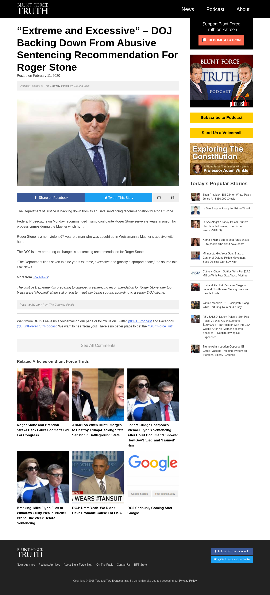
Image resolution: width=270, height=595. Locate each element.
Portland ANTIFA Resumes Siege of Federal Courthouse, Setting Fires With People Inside (226, 289)
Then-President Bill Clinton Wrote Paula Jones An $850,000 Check (227, 196)
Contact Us (124, 564)
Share (53, 197)
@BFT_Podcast (140, 321)
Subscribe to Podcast (221, 117)
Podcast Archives (49, 564)
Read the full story (31, 304)
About (243, 9)
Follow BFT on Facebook (233, 551)
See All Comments (98, 345)
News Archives (26, 564)
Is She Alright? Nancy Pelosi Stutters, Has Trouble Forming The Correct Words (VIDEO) (226, 226)
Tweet (120, 197)
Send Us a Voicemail (221, 133)
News (188, 9)
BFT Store (140, 564)
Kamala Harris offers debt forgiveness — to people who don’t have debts (226, 241)
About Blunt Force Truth (78, 564)
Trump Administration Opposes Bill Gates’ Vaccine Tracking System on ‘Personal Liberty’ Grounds (225, 350)
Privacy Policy (188, 580)
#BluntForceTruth (161, 326)
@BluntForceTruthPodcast (37, 326)
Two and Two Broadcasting (111, 580)
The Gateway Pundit (56, 85)
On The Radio (104, 564)
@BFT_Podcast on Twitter (233, 559)
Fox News (40, 277)
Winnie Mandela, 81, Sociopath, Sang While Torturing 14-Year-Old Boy (226, 305)
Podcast (215, 9)
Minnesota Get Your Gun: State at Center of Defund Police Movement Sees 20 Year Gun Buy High (224, 257)
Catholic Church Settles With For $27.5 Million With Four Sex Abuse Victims (226, 273)
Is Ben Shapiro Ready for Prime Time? (226, 208)
